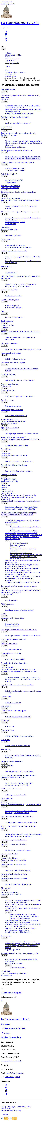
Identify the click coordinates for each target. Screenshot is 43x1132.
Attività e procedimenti (9, 423)
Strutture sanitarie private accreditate (13, 860)
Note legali (12, 1107)
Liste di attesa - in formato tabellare (17, 746)
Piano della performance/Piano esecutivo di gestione (23, 349)
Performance (5, 327)
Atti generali (5, 99)
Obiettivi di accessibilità (13, 963)
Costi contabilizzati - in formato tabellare (19, 736)
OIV (2, 311)
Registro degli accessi (12, 950)
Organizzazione (6, 129)
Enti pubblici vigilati (8, 390)
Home (7, 70)
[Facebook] (6, 32)
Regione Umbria (6, 2)
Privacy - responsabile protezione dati (14, 973)
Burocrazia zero (6, 127)
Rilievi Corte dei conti (13, 703)
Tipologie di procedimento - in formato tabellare (21, 434)
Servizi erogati (6, 706)
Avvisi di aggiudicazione (9, 803)
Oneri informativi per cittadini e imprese (15, 117)
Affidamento (5, 485)
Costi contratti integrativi (13, 307)
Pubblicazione (6, 489)
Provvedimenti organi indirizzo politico (14, 455)
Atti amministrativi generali (14, 107)
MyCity (5, 1114)
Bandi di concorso (7, 321)
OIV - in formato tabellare (14, 317)
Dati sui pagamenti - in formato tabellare (19, 771)
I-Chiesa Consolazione (11, 1037)
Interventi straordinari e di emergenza (14, 874)
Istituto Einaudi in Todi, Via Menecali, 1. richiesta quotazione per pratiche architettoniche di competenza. (22, 578)
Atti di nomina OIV (8, 667)
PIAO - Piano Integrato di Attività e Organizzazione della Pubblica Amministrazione (23, 901)
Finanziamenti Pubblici (14, 1028)
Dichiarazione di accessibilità (11, 1061)
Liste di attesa (5, 740)
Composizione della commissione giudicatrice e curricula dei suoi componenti (21, 565)
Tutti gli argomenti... (12, 63)
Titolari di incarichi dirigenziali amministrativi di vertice (20, 200)
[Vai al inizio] (2, 1001)
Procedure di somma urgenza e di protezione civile (18, 495)
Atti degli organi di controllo (15, 170)
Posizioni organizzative (9, 229)
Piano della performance (9, 343)
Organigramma (10, 182)
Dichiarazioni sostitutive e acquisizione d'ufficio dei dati (20, 439)
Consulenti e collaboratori (10, 188)
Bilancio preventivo (12, 624)
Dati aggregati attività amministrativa (13, 421)
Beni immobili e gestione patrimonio (13, 639)
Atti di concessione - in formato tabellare (19, 610)
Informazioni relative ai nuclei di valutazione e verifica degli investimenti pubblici (21, 812)
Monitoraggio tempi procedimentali (13, 437)
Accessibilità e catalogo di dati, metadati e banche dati (19, 953)
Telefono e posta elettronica (10, 186)
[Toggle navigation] (2, 47)
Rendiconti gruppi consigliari (15, 168)
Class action (5, 720)
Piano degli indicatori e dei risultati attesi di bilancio (19, 630)
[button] (8, 53)
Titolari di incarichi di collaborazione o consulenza (18, 192)
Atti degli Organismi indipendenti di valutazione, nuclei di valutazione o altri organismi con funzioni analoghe (22, 679)
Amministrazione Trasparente (15, 72)
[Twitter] (6, 1090)
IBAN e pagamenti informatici (11, 789)
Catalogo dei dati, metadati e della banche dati (21, 959)
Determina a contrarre (17, 545)
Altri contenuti (10, 74)
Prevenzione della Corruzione (11, 894)
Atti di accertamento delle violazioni (17, 932)
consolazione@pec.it (12, 1077)
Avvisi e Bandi (15, 547)
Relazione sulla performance (11, 353)
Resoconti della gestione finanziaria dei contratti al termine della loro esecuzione (22, 573)
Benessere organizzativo (9, 384)
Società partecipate (7, 400)
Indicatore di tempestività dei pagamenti (19, 783)
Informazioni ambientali (9, 854)
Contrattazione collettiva (9, 290)
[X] (6, 36)
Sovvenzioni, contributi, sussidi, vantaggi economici (19, 586)
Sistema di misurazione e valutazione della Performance (20, 331)
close (3, 49)
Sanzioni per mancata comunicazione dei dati (16, 151)
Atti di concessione (7, 604)
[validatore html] (5, 1119)
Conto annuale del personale (15, 245)
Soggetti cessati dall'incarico (15, 147)
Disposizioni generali (8, 89)
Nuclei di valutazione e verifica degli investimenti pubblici (21, 805)
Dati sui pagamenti (7, 765)
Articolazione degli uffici (9, 174)
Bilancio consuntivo (12, 626)
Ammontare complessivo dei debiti (17, 785)
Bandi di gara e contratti (9, 481)
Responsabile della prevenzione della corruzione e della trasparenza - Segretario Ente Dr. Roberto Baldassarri (24, 916)
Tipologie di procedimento (10, 428)
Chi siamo (5, 1024)
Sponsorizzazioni (7, 491)
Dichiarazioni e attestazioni (10, 198)
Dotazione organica (7, 239)
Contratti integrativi (12, 306)
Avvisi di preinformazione (19, 543)
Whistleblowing (6, 975)
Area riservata (6, 1108)
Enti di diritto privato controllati (12, 410)
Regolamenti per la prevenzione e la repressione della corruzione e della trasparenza (21, 921)
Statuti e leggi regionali (13, 111)
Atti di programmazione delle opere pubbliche (17, 816)
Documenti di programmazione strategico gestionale (23, 109)
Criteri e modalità (7, 594)
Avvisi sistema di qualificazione (21, 553)
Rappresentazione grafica (9, 419)
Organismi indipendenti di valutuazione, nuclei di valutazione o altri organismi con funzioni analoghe (18, 670)
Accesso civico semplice (11, 993)
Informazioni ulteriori (17, 559)
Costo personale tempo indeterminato (18, 247)
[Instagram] (6, 39)
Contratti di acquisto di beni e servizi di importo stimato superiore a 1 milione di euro (21, 569)
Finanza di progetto (7, 493)
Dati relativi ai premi (8, 374)
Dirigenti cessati (6, 227)
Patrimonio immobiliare (9, 644)
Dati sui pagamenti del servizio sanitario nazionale (18, 775)
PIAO (3, 94)
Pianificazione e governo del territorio (14, 840)
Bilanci (3, 614)
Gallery (7, 1033)
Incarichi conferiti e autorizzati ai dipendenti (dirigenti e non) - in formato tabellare (20, 285)
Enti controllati (6, 386)
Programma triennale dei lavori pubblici (23, 531)
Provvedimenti (6, 449)
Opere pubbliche (6, 798)
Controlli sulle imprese (9, 475)
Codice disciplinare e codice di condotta (19, 113)
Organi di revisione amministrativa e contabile (17, 685)
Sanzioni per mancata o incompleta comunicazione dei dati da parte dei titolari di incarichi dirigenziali (22, 158)
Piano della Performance (9, 892)
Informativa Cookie (24, 1107)
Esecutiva (4, 487)
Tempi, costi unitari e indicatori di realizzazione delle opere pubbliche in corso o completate (23, 835)
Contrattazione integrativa (10, 300)
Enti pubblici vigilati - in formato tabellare (19, 396)
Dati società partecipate (13, 406)
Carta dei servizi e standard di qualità (13, 711)
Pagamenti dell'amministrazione (12, 761)
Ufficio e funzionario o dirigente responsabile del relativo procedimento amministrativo (20, 591)
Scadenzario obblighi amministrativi (17, 123)
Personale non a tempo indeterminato (14, 251)
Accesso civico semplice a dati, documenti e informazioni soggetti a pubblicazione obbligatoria (22, 943)
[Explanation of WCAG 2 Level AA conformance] (13, 1119)
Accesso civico (10, 76)
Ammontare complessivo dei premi (13, 363)
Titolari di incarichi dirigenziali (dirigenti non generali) (19, 212)
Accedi (7, 66)
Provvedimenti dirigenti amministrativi (14, 465)
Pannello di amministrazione (11, 1110)
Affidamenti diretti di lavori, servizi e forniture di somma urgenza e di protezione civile (26, 556)
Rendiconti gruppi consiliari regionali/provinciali (18, 162)
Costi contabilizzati (7, 730)
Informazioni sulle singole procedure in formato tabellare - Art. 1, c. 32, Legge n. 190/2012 (21, 508)
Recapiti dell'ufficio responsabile (16, 445)
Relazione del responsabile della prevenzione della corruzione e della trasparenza (22, 925)
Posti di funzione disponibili (15, 222)
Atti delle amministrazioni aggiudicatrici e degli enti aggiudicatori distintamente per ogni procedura (19, 514)
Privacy (3, 1107)
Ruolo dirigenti (10, 224)
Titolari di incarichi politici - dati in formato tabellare (23, 141)
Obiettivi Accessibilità (17, 968)
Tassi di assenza (6, 266)
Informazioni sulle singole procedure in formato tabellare (20, 501)
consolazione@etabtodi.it (15, 1073)
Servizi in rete (5, 749)
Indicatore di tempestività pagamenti (13, 777)
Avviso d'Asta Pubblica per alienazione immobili (22, 582)
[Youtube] (6, 34)
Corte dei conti (6, 697)
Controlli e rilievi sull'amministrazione (14, 663)
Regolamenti (9, 961)
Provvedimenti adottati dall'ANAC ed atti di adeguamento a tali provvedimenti (20, 929)
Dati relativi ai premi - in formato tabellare (19, 380)
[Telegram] (6, 41)
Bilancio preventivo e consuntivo (12, 618)
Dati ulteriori (5, 971)
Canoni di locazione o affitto (11, 653)
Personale (4, 194)
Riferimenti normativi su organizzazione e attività (22, 105)
